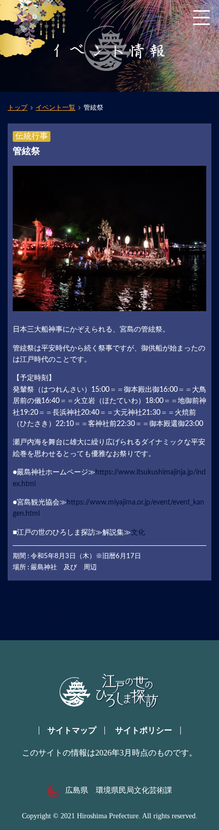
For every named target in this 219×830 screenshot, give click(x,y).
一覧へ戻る (58, 615)
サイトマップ (71, 730)
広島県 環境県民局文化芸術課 (118, 790)
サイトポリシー (143, 730)
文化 (138, 532)
